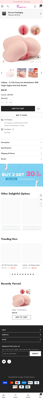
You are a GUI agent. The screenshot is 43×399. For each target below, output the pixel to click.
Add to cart (18, 108)
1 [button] (9, 274)
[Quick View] (29, 293)
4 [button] (17, 274)
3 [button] (15, 274)
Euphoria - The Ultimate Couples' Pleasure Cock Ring (31, 265)
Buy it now (21, 115)
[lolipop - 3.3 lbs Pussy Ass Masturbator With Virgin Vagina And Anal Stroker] (21, 298)
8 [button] (28, 274)
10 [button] (33, 274)
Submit (35, 353)
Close (41, 2)
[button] (36, 62)
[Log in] (35, 6)
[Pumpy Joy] (21, 175)
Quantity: (4, 98)
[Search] (8, 6)
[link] (21, 14)
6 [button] (22, 274)
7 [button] (25, 274)
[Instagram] (4, 361)
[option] (21, 43)
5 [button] (20, 274)
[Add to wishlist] (38, 108)
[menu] (2, 6)
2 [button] (12, 274)
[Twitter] (9, 361)
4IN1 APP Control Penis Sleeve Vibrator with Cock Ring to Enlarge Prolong (9, 265)
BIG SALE (27, 2)
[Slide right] (40, 13)
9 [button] (30, 274)
